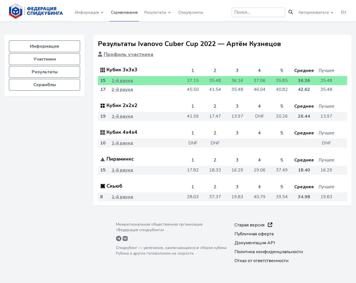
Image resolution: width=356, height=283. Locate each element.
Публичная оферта (254, 234)
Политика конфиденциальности (268, 252)
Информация (44, 46)
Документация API (254, 243)
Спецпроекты (190, 12)
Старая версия (250, 225)
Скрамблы (44, 85)
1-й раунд (122, 81)
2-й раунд (122, 89)
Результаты (45, 72)
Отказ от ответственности (261, 261)
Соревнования (124, 12)
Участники (44, 59)
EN (343, 12)
